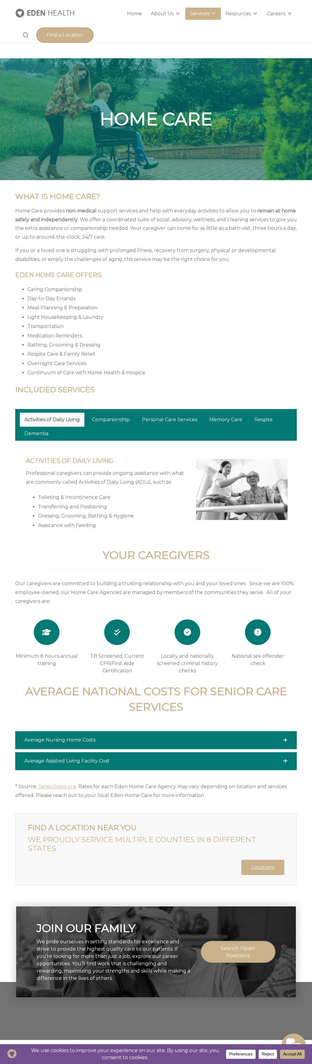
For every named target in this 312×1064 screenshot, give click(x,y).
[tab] (52, 420)
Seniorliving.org (57, 786)
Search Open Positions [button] (238, 952)
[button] (65, 35)
